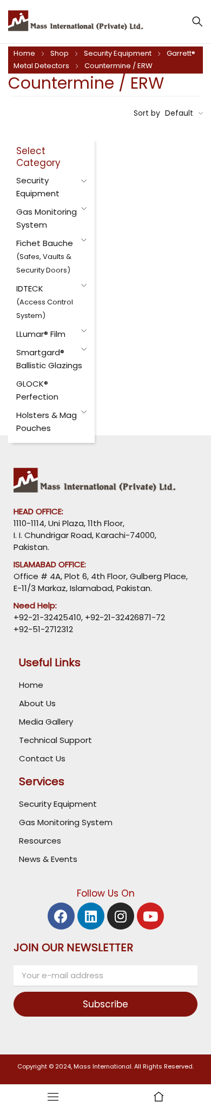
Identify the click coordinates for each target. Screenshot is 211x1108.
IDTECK (44, 302)
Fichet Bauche (44, 256)
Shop (59, 53)
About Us (37, 703)
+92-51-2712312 (43, 629)
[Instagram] (120, 916)
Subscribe (105, 1004)
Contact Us (42, 758)
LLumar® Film (40, 334)
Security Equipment (117, 53)
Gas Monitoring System (66, 822)
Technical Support (55, 740)
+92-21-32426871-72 (124, 617)
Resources (40, 840)
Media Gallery (46, 721)
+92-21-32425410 (47, 617)
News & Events (48, 859)
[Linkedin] (90, 916)
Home (24, 53)
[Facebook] (61, 916)
